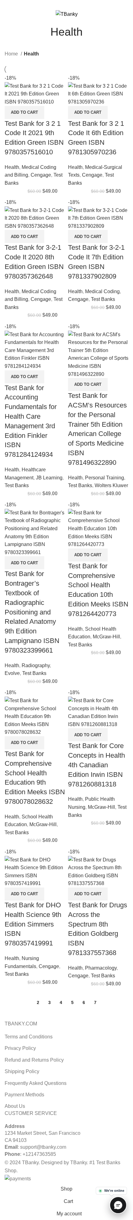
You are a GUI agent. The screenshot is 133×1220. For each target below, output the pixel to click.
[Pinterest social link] (66, 4)
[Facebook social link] (52, 4)
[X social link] (59, 4)
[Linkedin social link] (73, 4)
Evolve (12, 673)
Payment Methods (24, 1094)
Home (12, 53)
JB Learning (49, 477)
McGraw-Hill (106, 636)
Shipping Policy (22, 1071)
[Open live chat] (118, 1205)
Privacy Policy (20, 1048)
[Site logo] (67, 13)
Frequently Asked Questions (35, 1083)
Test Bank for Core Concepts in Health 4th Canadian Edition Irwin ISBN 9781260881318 (96, 765)
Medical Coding (102, 291)
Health (12, 167)
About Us (15, 1106)
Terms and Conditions (29, 1036)
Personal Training (104, 477)
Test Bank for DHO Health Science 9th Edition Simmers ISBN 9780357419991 (33, 924)
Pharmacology (101, 968)
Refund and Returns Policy (34, 1060)
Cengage (41, 175)
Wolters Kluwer (111, 485)
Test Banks (103, 299)
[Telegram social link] (80, 4)
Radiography (36, 665)
